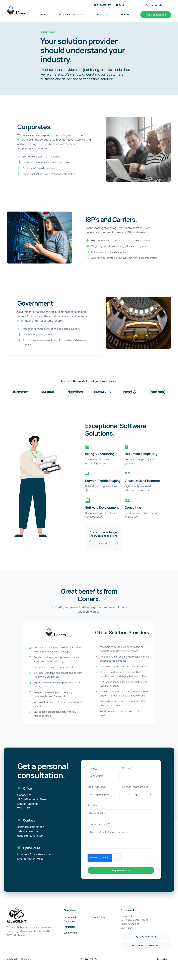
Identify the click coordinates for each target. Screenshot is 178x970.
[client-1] (20, 390)
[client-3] (75, 390)
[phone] (161, 5)
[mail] (156, 5)
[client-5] (130, 390)
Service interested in (136, 787)
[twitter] (147, 5)
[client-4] (102, 390)
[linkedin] (152, 5)
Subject (92, 805)
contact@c (24, 827)
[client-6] (157, 390)
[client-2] (47, 390)
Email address (97, 787)
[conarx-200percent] (18, 7)
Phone (127, 768)
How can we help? (99, 824)
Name (92, 768)
